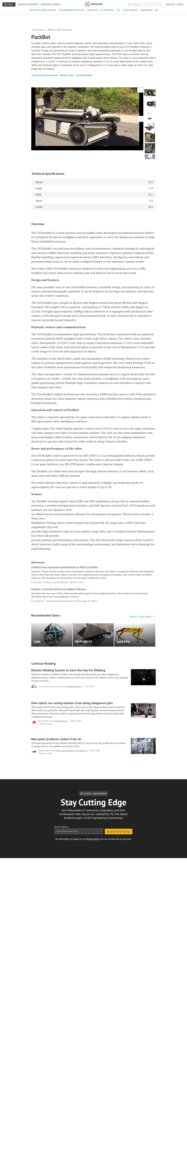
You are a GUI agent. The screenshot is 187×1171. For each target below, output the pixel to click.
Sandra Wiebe (45, 750)
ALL (157, 10)
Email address (62, 827)
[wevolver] (93, 4)
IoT (118, 10)
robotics (92, 10)
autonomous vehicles (71, 10)
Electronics (130, 10)
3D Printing (107, 10)
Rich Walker (44, 720)
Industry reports (28, 4)
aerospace (147, 10)
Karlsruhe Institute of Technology (72, 750)
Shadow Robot (61, 720)
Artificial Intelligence (43, 10)
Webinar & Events (51, 4)
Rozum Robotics (74, 686)
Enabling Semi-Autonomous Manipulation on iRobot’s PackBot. (64, 567)
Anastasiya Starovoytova (50, 686)
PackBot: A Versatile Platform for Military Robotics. (58, 589)
